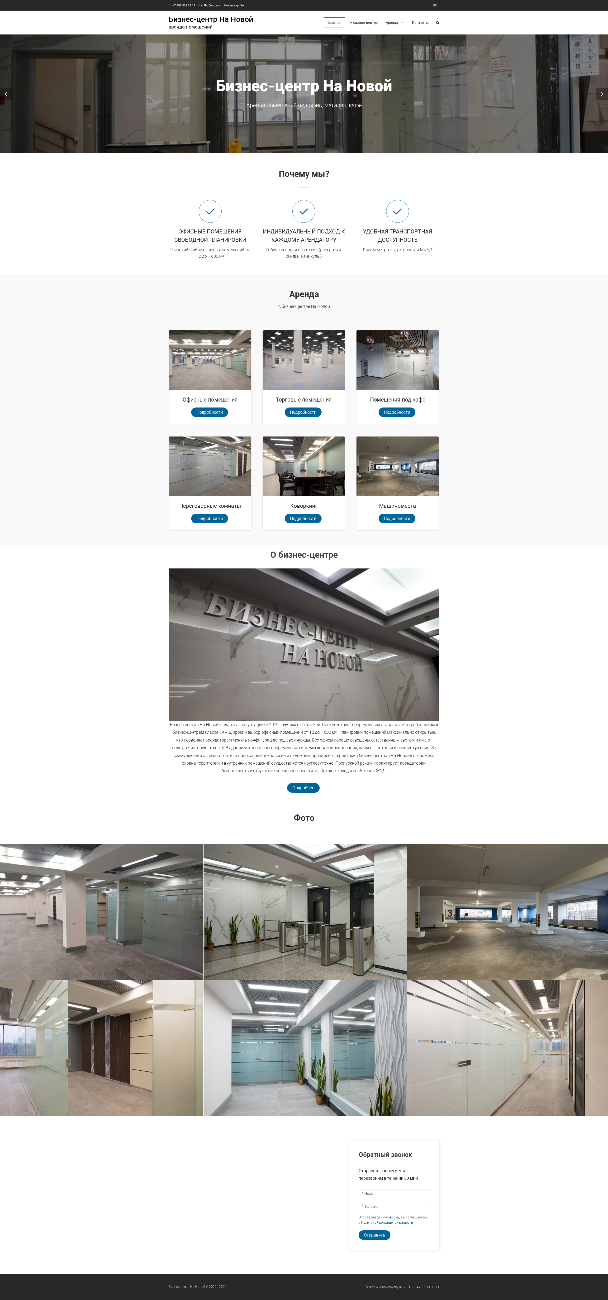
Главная (334, 22)
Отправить (374, 1234)
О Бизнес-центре (363, 22)
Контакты (420, 22)
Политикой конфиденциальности (387, 1223)
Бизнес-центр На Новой (211, 19)
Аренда (392, 22)
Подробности (209, 412)
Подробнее (303, 787)
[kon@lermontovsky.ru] (434, 5)
